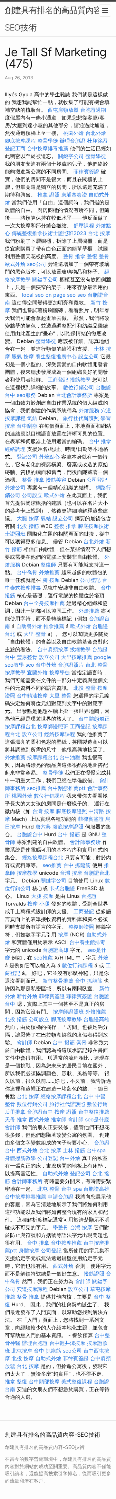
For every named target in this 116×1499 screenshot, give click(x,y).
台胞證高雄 (56, 950)
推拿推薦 (54, 626)
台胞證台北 (97, 873)
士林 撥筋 (74, 1150)
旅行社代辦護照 (81, 418)
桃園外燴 (73, 133)
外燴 (103, 957)
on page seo (60, 295)
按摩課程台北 (20, 726)
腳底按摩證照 (71, 811)
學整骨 (60, 1227)
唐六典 (43, 826)
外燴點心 (49, 456)
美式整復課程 (76, 1381)
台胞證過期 (93, 110)
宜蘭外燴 (37, 672)
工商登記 (58, 379)
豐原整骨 (27, 657)
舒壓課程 (83, 225)
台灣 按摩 (43, 811)
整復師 (48, 564)
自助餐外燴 (29, 626)
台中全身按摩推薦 (44, 603)
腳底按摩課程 (20, 140)
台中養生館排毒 (87, 942)
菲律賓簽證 (86, 171)
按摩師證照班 (52, 726)
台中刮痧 (27, 426)
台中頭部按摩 (44, 1381)
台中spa (96, 1150)
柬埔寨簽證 (74, 194)
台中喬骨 (27, 572)
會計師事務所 (85, 842)
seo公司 (36, 264)
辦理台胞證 (72, 140)
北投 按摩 (23, 1358)
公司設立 (32, 495)
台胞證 (89, 896)
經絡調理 (15, 449)
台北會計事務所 (74, 395)
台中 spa (71, 1189)
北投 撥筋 (28, 526)
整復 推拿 (65, 526)
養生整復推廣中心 (56, 356)
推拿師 (58, 1119)
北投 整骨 (84, 688)
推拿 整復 (16, 1381)
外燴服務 (89, 410)
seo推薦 (36, 788)
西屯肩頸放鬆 (63, 110)
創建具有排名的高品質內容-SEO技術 (55, 18)
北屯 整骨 (48, 1189)
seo (81, 295)
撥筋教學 (80, 379)
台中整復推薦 (93, 1112)
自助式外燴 (55, 1173)
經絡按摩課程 (59, 734)
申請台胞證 (60, 1196)
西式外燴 (39, 1119)
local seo (33, 295)
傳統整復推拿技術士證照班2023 (49, 233)
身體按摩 (29, 1250)
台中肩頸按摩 (52, 649)
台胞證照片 (71, 665)
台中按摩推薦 (66, 1243)
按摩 (63, 934)
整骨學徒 (47, 140)
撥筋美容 (56, 480)
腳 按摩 (51, 580)
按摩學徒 (59, 672)
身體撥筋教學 (20, 1158)
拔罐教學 (80, 649)
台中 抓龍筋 (77, 865)
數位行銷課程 (49, 796)
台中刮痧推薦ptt (67, 788)
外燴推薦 (49, 572)
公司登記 (97, 480)
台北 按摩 (99, 233)
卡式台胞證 (62, 888)
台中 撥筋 (69, 834)
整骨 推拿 (74, 256)
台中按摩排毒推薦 (47, 148)
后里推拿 (15, 1112)
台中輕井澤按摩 (67, 1343)
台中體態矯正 (94, 718)
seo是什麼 (97, 1119)
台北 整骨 (96, 665)
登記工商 (15, 148)
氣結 (32, 418)
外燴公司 (15, 487)
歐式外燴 (15, 264)
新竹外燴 (27, 996)
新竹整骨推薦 (58, 980)
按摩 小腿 (38, 903)
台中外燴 (46, 665)
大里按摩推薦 (76, 657)
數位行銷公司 (78, 387)
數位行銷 (97, 1104)
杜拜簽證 (97, 140)
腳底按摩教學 (66, 1019)
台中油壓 (70, 757)
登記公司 (27, 456)
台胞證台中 (30, 834)
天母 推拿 (16, 1119)
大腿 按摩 (28, 518)
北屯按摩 (22, 1350)
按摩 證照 (65, 1112)
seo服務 (26, 395)
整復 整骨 (98, 256)
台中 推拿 (100, 441)
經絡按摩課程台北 (42, 857)
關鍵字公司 (71, 156)
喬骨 (81, 1042)
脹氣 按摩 (23, 356)
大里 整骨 (35, 634)
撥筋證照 (94, 1273)
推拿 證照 (48, 194)
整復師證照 (81, 927)
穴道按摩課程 (32, 1289)
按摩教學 (15, 672)
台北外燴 (95, 133)
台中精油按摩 (32, 695)
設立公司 (88, 356)
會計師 (24, 1042)
